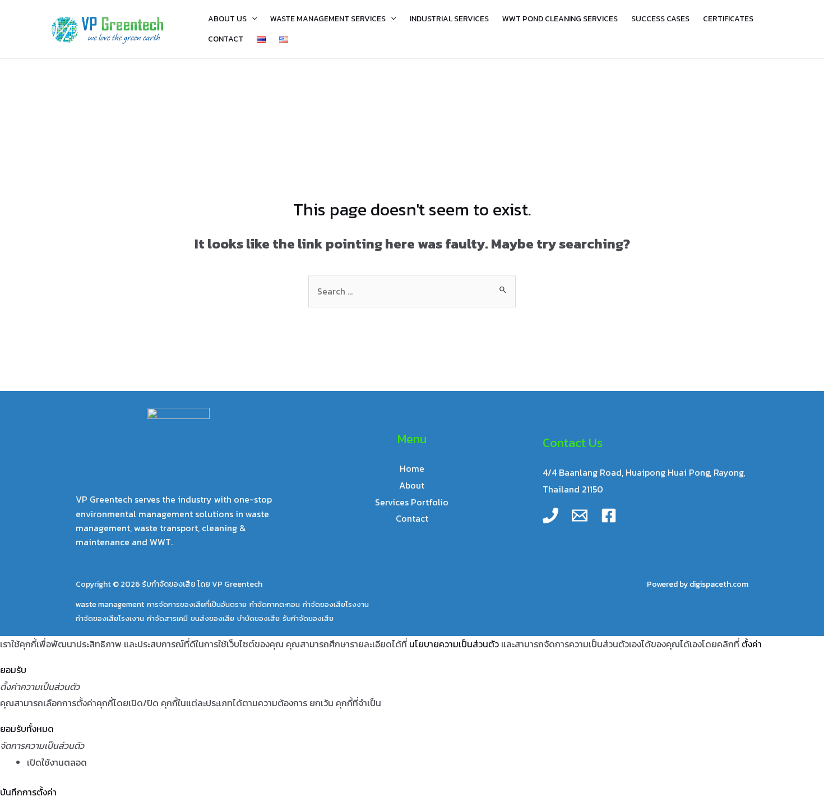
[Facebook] (609, 515)
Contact (412, 518)
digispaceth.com (718, 584)
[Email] (579, 515)
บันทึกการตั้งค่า (28, 792)
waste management (110, 604)
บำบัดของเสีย (258, 618)
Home (412, 468)
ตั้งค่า (752, 644)
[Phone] (550, 515)
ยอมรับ (13, 669)
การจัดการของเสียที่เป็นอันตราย (197, 604)
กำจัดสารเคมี (167, 618)
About (411, 485)
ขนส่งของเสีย (212, 618)
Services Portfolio (411, 502)
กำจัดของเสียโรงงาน (336, 604)
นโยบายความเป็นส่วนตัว (454, 644)
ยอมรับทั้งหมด (27, 728)
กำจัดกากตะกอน (274, 604)
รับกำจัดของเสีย (308, 618)
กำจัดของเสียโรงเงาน (110, 618)
